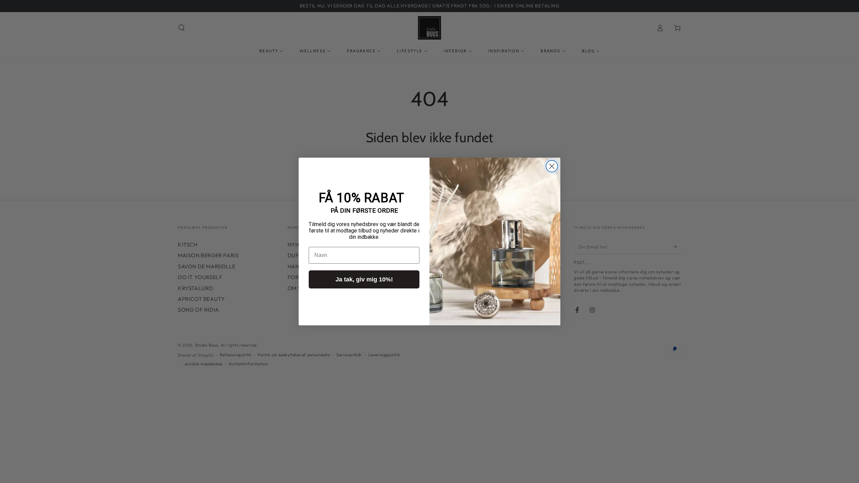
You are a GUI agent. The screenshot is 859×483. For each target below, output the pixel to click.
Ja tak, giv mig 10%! (364, 279)
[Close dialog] (552, 166)
